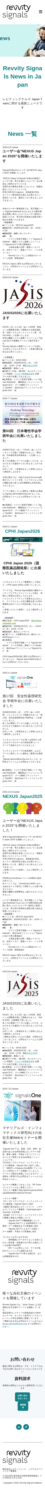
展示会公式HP (31, 366)
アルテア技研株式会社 (24, 374)
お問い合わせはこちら (23, 1396)
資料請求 (23, 1406)
